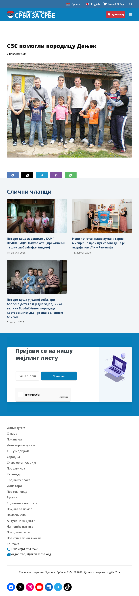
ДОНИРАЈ (118, 14)
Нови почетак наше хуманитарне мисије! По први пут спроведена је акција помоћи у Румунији (98, 243)
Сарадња (13, 457)
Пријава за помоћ (20, 509)
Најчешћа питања (20, 526)
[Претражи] (130, 4)
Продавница (16, 468)
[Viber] (56, 175)
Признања (14, 439)
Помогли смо (16, 515)
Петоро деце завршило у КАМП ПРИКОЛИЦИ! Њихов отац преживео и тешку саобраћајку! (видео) (36, 243)
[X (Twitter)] (27, 175)
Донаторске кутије (21, 445)
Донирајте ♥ (16, 428)
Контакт (13, 544)
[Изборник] (130, 14)
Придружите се (18, 532)
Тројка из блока (18, 480)
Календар (14, 474)
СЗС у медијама (18, 451)
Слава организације (21, 463)
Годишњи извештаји (22, 503)
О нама (12, 434)
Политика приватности (24, 538)
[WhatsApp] (71, 175)
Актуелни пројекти (21, 521)
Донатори (14, 486)
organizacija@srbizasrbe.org (30, 554)
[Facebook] (13, 175)
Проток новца (17, 492)
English (95, 4)
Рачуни (12, 497)
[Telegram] (42, 175)
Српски (75, 4)
